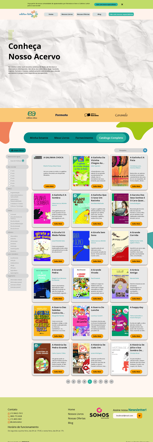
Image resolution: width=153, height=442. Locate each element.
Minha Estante (39, 137)
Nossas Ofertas (83, 14)
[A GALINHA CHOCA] (38, 172)
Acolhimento (14, 258)
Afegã (12, 265)
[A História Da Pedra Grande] (42, 358)
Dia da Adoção (15, 221)
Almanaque (14, 241)
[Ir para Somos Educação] (99, 413)
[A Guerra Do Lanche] (81, 322)
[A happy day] (120, 322)
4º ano (12, 178)
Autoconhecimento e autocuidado (17, 196)
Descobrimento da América (16, 218)
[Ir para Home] (28, 14)
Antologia (13, 246)
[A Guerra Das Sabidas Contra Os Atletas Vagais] (42, 322)
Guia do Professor (16, 161)
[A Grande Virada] (81, 284)
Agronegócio (14, 273)
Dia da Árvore (15, 229)
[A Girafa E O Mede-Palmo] (42, 247)
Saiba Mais (50, 186)
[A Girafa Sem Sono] (81, 247)
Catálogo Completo (111, 137)
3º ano (12, 176)
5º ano (12, 181)
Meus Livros (61, 137)
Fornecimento (84, 137)
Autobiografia (15, 249)
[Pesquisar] (145, 150)
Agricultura (14, 270)
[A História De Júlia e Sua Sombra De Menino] (120, 358)
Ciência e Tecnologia (17, 206)
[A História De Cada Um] (81, 358)
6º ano (12, 183)
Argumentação (15, 193)
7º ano (12, 186)
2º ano (12, 173)
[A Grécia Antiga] (120, 284)
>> (111, 381)
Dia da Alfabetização (17, 224)
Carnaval (13, 214)
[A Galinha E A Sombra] (42, 210)
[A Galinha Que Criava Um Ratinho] (81, 210)
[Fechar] (122, 4)
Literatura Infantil (16, 285)
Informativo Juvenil (16, 282)
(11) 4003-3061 (16, 419)
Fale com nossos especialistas (106, 4)
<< (68, 381)
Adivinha (13, 239)
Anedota (13, 244)
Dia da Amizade (15, 226)
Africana (13, 268)
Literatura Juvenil (16, 287)
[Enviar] (139, 415)
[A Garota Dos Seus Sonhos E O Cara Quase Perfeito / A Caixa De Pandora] (120, 210)
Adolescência (15, 263)
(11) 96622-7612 (16, 413)
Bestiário (13, 251)
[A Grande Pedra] (42, 284)
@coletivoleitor (16, 422)
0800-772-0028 (16, 416)
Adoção (13, 260)
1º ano (12, 171)
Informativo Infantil (16, 280)
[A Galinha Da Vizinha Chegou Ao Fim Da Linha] (81, 172)
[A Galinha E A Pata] (120, 172)
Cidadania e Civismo (17, 204)
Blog (99, 14)
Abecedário (14, 236)
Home (51, 14)
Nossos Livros (67, 14)
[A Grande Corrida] (120, 247)
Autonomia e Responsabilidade (16, 200)
